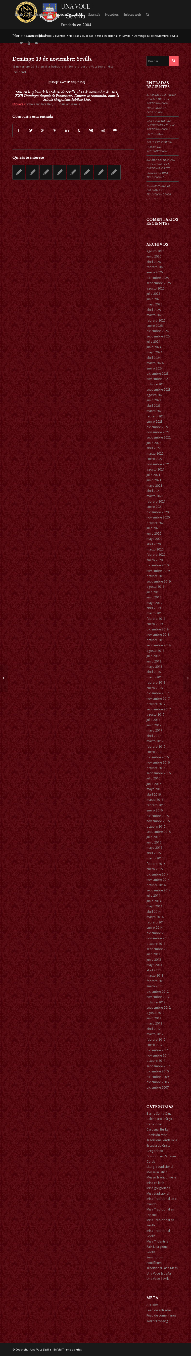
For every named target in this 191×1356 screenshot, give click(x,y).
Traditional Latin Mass (162, 1268)
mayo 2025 (154, 304)
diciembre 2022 (157, 427)
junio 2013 (153, 959)
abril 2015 (153, 853)
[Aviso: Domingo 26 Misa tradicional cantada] (18, 172)
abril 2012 (153, 1029)
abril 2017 (153, 736)
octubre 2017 (155, 704)
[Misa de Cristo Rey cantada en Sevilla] (46, 172)
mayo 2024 (154, 352)
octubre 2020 (155, 523)
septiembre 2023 (158, 389)
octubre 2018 (155, 640)
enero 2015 (154, 869)
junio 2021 (153, 480)
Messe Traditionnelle (161, 1177)
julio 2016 (153, 778)
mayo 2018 (154, 666)
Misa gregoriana (158, 1188)
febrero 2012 (155, 1039)
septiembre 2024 (158, 336)
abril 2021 (153, 491)
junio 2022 (153, 443)
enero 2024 (154, 368)
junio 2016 (153, 784)
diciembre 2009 (157, 1077)
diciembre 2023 (157, 373)
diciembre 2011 (157, 1050)
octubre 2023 (155, 384)
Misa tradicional (157, 1193)
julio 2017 (153, 720)
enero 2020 (154, 560)
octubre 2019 (155, 576)
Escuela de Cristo (158, 1145)
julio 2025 (153, 293)
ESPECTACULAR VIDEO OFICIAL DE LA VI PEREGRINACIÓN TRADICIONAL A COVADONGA (161, 103)
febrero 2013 (155, 981)
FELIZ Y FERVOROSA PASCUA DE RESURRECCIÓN (159, 146)
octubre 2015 (155, 826)
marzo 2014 (154, 917)
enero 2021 (154, 507)
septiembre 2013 (158, 949)
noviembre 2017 (158, 698)
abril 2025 (153, 310)
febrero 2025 (155, 320)
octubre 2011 (155, 1061)
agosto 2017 (155, 714)
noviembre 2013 (158, 938)
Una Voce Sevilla (158, 1279)
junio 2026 (153, 256)
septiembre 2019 (158, 581)
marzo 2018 (154, 677)
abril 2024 (153, 358)
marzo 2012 (154, 1034)
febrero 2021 (155, 501)
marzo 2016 (154, 800)
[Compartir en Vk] (91, 130)
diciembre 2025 (157, 278)
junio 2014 (153, 901)
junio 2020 (153, 533)
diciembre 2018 (157, 629)
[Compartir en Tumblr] (79, 130)
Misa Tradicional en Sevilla (113, 35)
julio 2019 (153, 592)
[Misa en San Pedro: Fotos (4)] (4, 678)
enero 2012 (154, 1045)
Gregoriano (154, 1151)
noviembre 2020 (158, 517)
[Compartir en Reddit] (103, 130)
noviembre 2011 (158, 1055)
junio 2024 (153, 347)
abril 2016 (153, 794)
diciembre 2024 (157, 331)
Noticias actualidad (81, 35)
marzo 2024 (154, 363)
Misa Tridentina (157, 1241)
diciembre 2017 (157, 693)
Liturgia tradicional (159, 1167)
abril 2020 (153, 544)
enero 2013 (154, 986)
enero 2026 (154, 272)
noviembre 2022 (158, 432)
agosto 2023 (155, 395)
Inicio (48, 35)
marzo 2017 (154, 741)
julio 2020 (153, 528)
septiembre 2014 (158, 890)
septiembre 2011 (158, 1066)
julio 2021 (153, 475)
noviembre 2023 (158, 379)
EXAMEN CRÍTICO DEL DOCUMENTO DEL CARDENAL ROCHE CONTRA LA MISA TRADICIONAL (160, 168)
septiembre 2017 (158, 709)
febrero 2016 (155, 805)
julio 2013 (153, 954)
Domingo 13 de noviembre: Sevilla (52, 59)
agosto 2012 (155, 1013)
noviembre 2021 (158, 464)
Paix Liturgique (157, 1246)
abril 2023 (153, 405)
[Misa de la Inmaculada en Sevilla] (87, 172)
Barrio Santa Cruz (158, 1113)
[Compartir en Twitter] (31, 130)
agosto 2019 (155, 586)
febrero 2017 (155, 746)
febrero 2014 (155, 922)
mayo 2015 (154, 847)
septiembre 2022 (158, 437)
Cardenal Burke (157, 1129)
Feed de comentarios (161, 1315)
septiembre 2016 (158, 773)
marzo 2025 (154, 315)
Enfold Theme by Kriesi (68, 1349)
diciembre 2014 (157, 874)
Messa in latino (157, 1172)
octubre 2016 (155, 768)
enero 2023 (154, 421)
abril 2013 (153, 970)
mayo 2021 (154, 485)
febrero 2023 (155, 416)
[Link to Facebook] (14, 43)
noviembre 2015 (158, 821)
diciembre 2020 (157, 512)
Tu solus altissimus (67, 104)
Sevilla (150, 1252)
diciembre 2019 (157, 565)
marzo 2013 (154, 975)
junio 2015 (153, 842)
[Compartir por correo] (115, 130)
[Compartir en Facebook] (19, 130)
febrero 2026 (155, 267)
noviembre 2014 (158, 879)
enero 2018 (154, 688)
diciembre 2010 (157, 1071)
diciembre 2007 (157, 1087)
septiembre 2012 (158, 1007)
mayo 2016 (154, 789)
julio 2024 (153, 341)
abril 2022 (153, 448)
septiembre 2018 (158, 645)
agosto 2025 (155, 288)
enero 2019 (154, 624)
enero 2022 (154, 459)
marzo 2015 (154, 858)
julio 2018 (153, 656)
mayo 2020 (154, 539)
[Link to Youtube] (29, 43)
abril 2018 (153, 672)
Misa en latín (155, 1183)
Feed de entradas (158, 1310)
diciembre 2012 (157, 991)
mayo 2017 (154, 730)
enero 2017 (154, 752)
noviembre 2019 (158, 571)
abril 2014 (153, 912)
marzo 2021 (154, 496)
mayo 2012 (154, 1023)
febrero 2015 (155, 864)
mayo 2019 (154, 603)
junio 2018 (153, 661)
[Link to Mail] (36, 43)
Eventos (60, 35)
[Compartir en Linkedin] (67, 130)
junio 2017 (153, 725)
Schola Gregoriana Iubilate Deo (66, 99)
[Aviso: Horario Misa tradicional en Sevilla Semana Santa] (114, 172)
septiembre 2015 (158, 832)
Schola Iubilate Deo (39, 104)
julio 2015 (153, 837)
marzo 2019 (154, 613)
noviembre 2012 (158, 997)
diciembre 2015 (157, 816)
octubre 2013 (155, 944)
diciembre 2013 (157, 933)
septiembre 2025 (158, 283)
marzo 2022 (154, 453)
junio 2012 (153, 1018)
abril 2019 (153, 608)
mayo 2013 (154, 965)
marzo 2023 (154, 411)
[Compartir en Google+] (43, 130)
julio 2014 (153, 895)
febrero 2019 (155, 619)
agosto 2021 (155, 469)
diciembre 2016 (157, 757)
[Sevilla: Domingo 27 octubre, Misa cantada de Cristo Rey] (32, 172)
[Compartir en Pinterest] (55, 130)
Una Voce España (158, 1273)
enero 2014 (154, 927)
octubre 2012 (155, 1002)
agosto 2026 (155, 251)
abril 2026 (153, 262)
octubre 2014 (155, 885)
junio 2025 (153, 299)
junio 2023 (153, 400)
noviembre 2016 (158, 762)
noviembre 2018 (158, 634)
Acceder (152, 1305)
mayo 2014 (154, 906)
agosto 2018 (155, 651)
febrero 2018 (155, 682)
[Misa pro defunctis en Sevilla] (100, 172)
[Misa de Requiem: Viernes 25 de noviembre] (73, 172)
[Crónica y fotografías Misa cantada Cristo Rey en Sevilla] (59, 172)
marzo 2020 (154, 549)
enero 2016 (154, 810)
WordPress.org (157, 1321)
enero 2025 (154, 326)
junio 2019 (153, 597)
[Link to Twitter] (21, 43)
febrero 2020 (155, 554)
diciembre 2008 (157, 1082)
